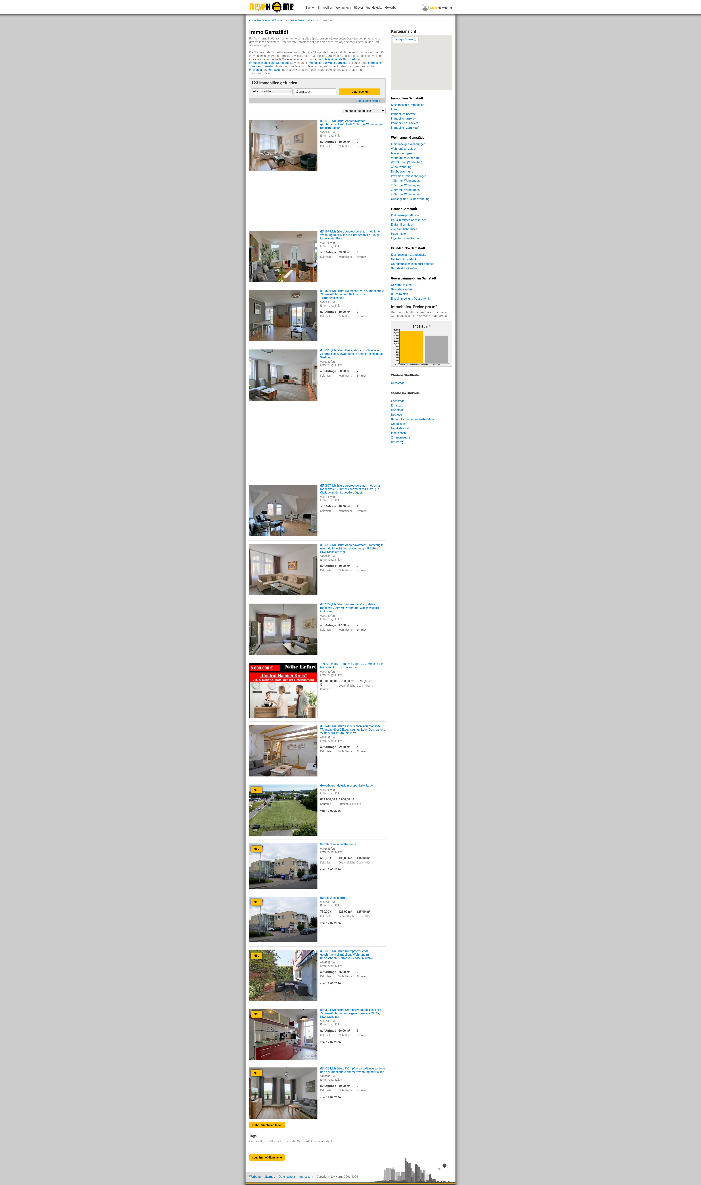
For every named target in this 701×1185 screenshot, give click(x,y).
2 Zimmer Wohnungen (405, 185)
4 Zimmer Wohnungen (405, 194)
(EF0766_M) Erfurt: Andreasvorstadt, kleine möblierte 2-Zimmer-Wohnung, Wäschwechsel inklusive (349, 608)
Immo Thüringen (274, 20)
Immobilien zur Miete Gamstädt (328, 63)
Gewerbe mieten (401, 285)
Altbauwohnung (401, 167)
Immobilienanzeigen (404, 118)
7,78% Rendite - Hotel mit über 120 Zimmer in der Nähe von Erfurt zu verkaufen (351, 665)
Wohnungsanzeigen (404, 148)
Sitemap (269, 1176)
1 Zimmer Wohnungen (405, 180)
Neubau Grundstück (404, 259)
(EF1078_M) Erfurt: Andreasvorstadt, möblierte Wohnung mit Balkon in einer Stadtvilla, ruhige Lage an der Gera (350, 235)
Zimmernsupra (400, 437)
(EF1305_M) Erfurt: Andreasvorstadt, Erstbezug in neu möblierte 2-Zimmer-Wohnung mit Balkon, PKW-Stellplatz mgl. (352, 548)
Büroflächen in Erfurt (333, 897)
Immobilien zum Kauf (405, 127)
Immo (395, 109)
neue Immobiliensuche (267, 1157)
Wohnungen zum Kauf (405, 158)
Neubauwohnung (402, 171)
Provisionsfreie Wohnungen (408, 176)
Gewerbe (390, 7)
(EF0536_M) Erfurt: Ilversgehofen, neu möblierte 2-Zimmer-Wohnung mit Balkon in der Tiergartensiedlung (352, 294)
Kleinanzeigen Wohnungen (408, 144)
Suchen (310, 7)
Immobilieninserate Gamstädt (337, 59)
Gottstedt (397, 410)
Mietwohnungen (401, 153)
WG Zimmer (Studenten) (406, 162)
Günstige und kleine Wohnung (410, 199)
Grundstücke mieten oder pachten (412, 264)
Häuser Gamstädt (404, 209)
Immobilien (325, 7)
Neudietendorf (400, 428)
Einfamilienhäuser (402, 224)
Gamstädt (397, 383)
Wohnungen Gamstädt (407, 137)
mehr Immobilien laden (267, 1125)
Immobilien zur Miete (404, 123)
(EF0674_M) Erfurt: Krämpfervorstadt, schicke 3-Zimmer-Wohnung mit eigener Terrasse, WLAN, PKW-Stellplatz (351, 1013)
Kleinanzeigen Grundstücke (408, 254)
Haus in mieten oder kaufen (408, 220)
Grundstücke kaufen (404, 268)
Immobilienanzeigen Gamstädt (269, 63)
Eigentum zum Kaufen (405, 238)
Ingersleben (398, 433)
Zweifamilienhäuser (404, 229)
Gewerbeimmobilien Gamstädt (413, 278)
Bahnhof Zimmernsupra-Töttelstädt (413, 419)
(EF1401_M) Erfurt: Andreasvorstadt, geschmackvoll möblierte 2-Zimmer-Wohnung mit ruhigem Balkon (352, 124)
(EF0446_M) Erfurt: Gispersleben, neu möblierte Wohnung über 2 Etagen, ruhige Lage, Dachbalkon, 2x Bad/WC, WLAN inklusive (352, 729)
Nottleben (397, 414)
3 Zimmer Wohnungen (405, 190)
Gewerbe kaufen (401, 289)
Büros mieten (399, 294)
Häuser (358, 7)
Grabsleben (398, 424)
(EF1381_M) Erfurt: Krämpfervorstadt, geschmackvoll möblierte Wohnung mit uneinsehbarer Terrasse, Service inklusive (346, 954)
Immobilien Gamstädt (407, 98)
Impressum (306, 1176)
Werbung (255, 1176)
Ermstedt (274, 69)
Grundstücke (374, 7)
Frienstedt (255, 69)
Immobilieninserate (403, 114)
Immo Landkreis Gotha (299, 20)
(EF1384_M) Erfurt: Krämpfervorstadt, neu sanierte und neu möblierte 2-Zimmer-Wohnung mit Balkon (352, 1070)
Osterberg (397, 442)
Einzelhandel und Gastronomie (410, 298)
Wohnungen (343, 7)
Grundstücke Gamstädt (408, 248)
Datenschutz (287, 1176)
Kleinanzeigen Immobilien (407, 105)
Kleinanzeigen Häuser (405, 215)
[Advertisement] (317, 201)
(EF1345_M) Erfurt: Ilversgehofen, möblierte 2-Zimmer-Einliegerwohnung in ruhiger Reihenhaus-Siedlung (351, 354)
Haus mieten (399, 233)
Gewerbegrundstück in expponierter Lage (346, 785)
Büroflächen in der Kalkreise (338, 844)
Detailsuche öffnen (368, 101)
